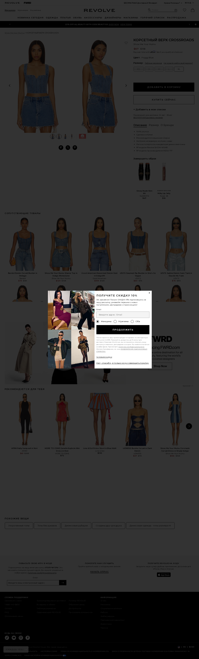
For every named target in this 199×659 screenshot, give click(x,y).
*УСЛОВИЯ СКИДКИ (104, 357)
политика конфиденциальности (131, 347)
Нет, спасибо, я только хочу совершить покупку (122, 363)
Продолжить (123, 329)
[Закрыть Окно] (149, 293)
